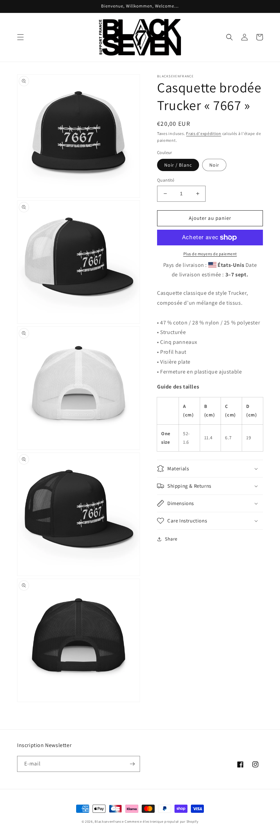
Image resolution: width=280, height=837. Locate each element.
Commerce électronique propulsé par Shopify (161, 821)
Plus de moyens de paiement (210, 253)
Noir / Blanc (178, 165)
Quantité (165, 180)
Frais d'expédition (203, 133)
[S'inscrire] (132, 764)
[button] (20, 37)
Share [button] (171, 539)
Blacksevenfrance (109, 821)
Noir (214, 165)
